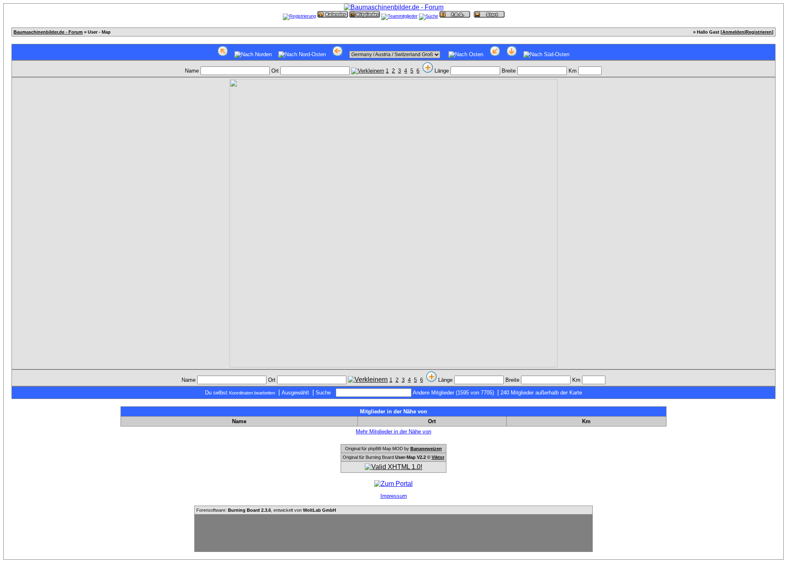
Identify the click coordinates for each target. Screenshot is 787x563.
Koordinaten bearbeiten (252, 392)
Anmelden (733, 32)
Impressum (393, 496)
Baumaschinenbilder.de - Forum (48, 32)
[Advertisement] (393, 533)
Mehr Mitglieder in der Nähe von (393, 432)
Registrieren (759, 32)
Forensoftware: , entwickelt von (266, 510)
